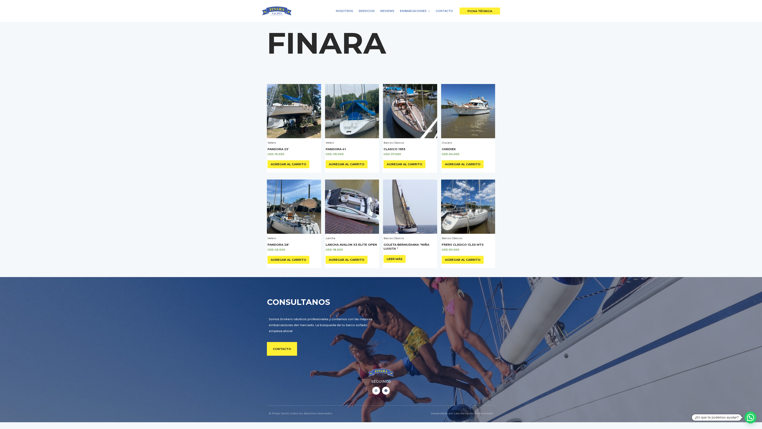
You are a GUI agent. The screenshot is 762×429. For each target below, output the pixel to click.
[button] (428, 11)
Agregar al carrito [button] (288, 164)
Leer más (394, 259)
